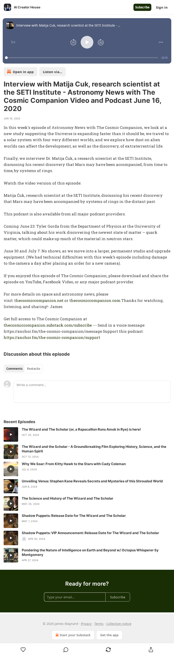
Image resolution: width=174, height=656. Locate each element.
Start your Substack (75, 635)
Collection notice (118, 623)
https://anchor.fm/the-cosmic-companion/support (52, 337)
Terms (99, 623)
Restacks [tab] (33, 369)
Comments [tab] (14, 369)
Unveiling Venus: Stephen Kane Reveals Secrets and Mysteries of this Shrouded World (92, 481)
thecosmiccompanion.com (94, 300)
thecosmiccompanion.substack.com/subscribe (48, 325)
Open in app (23, 71)
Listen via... (52, 71)
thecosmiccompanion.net (38, 300)
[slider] (82, 57)
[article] (87, 434)
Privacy (86, 623)
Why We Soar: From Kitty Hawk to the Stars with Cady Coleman (74, 464)
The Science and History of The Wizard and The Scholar (67, 498)
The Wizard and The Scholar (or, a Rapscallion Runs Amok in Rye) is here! (81, 429)
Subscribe (142, 7)
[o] (10, 434)
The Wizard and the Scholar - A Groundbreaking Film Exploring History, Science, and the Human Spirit (94, 448)
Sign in (162, 7)
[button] (13, 42)
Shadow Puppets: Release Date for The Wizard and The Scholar (74, 515)
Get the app (109, 635)
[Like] (23, 649)
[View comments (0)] (66, 649)
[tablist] (23, 368)
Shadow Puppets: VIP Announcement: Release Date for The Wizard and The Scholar (90, 533)
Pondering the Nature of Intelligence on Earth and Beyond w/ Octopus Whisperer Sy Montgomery (90, 552)
